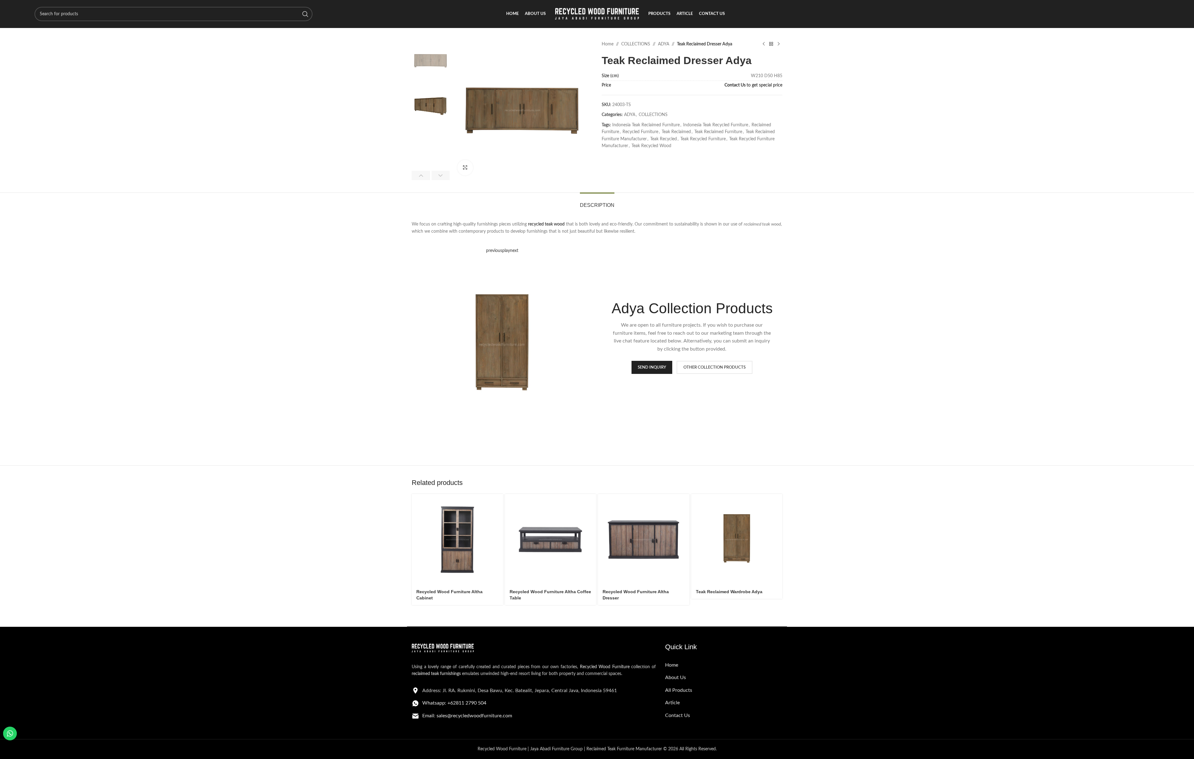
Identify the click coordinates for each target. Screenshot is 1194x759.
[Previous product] (763, 44)
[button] (421, 175)
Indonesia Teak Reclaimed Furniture (646, 125)
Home (607, 44)
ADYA (663, 44)
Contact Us (735, 85)
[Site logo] (597, 14)
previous (494, 251)
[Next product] (778, 44)
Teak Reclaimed (676, 132)
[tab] (597, 202)
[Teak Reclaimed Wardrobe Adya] (737, 539)
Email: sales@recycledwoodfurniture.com (467, 715)
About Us (675, 677)
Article (672, 702)
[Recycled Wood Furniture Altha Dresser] (643, 539)
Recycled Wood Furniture (605, 667)
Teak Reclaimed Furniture (718, 132)
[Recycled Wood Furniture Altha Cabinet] (457, 539)
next (514, 251)
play (506, 251)
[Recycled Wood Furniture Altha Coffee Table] (550, 539)
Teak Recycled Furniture (703, 139)
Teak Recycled (663, 139)
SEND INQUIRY (652, 368)
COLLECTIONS (635, 44)
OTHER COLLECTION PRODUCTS (714, 368)
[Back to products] (771, 44)
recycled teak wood (546, 224)
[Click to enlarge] (465, 167)
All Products (678, 690)
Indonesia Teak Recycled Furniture (715, 125)
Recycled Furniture (640, 132)
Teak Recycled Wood (651, 146)
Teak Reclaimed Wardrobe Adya (729, 591)
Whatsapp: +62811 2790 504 (454, 703)
